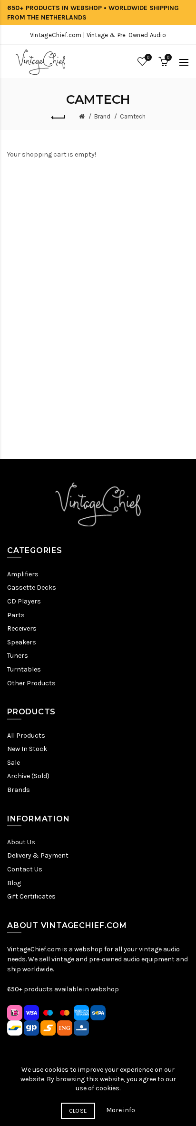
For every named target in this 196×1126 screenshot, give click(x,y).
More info (120, 1110)
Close (78, 1110)
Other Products (31, 683)
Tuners (17, 656)
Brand (102, 116)
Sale (13, 763)
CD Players (24, 601)
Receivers (22, 628)
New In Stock (27, 749)
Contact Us (24, 869)
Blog (14, 883)
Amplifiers (23, 574)
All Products (26, 735)
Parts (16, 615)
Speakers (21, 642)
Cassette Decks (31, 587)
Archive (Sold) (28, 776)
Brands (18, 790)
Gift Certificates (31, 896)
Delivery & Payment (38, 855)
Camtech (133, 116)
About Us (21, 842)
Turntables (24, 669)
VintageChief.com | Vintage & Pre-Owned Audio (98, 35)
